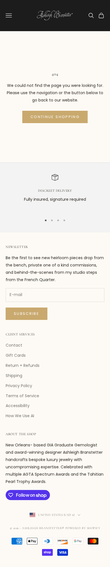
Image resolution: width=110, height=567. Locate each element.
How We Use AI (20, 416)
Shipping (14, 375)
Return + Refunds (22, 365)
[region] (55, 192)
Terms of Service (22, 396)
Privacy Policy (19, 385)
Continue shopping (55, 116)
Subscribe (26, 313)
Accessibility (18, 405)
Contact (14, 345)
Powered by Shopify (82, 528)
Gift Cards (16, 355)
